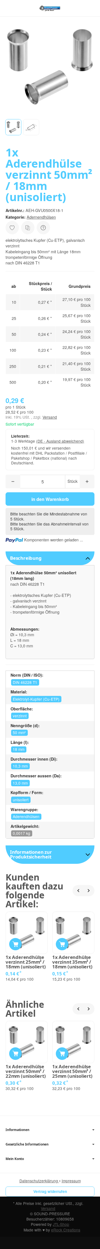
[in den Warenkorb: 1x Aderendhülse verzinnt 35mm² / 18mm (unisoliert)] (62, 944)
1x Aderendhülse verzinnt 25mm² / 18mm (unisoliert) (26, 962)
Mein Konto (15, 1159)
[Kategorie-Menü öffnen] (10, 8)
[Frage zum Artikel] (43, 227)
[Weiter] (88, 890)
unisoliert (21, 799)
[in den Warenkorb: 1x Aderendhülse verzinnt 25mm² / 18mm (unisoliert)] (15, 944)
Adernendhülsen (41, 217)
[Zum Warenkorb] (90, 8)
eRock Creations (65, 1230)
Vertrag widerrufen (50, 1191)
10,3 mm (20, 766)
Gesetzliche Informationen (27, 1144)
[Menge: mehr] (87, 481)
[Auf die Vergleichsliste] (27, 227)
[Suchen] (21, 8)
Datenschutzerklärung (39, 1180)
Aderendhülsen (26, 816)
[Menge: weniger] (13, 481)
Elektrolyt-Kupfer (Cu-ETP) (36, 699)
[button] (13, 127)
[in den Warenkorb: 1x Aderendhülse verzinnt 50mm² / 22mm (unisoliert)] (15, 1053)
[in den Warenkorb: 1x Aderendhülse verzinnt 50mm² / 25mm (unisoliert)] (62, 1053)
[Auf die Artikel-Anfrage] (12, 227)
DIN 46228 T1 (25, 682)
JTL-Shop (61, 1224)
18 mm (18, 749)
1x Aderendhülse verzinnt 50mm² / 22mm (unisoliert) (26, 1071)
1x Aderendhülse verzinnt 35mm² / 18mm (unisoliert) (72, 962)
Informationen (17, 1130)
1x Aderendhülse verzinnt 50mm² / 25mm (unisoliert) (72, 1071)
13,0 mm (20, 783)
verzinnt (20, 715)
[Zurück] (78, 890)
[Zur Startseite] (50, 8)
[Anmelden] (80, 8)
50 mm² (19, 732)
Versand (49, 417)
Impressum (71, 1180)
